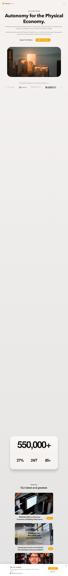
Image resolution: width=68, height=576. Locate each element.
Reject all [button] (53, 571)
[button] (25, 573)
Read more (16, 571)
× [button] (66, 565)
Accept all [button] (53, 568)
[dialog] (34, 570)
